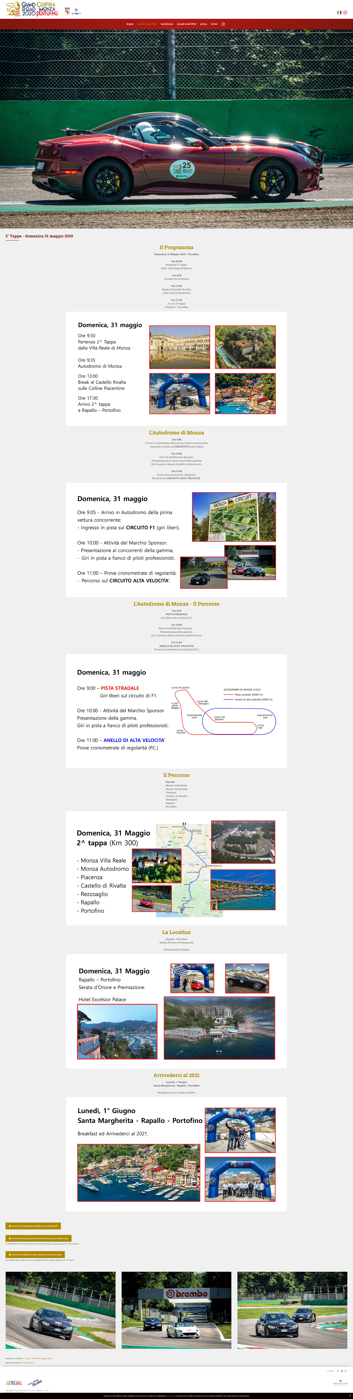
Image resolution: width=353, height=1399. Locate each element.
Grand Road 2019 (186, 23)
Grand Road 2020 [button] (147, 23)
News (214, 23)
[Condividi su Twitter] (342, 1370)
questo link (171, 1396)
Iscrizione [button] (167, 23)
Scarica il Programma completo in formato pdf (35, 1226)
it (339, 13)
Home (130, 23)
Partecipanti (28, 1362)
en (345, 13)
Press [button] (203, 23)
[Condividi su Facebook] (338, 1370)
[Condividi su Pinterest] (345, 1370)
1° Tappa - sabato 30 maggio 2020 (37, 1358)
